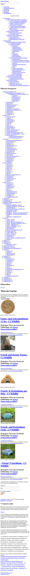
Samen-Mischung (10, 227)
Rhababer (8, 251)
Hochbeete (8, 261)
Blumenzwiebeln (10, 135)
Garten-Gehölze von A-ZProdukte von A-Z (6, 573)
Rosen (4, 139)
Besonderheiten (7, 280)
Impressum (3, 500)
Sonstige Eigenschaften (17, 68)
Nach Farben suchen (14, 34)
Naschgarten (6, 10)
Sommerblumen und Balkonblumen (11, 248)
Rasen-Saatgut (9, 235)
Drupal (22, 499)
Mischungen (6, 243)
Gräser (7, 118)
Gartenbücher (6, 278)
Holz (7, 266)
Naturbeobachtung (10, 193)
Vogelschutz (6, 9)
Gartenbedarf (6, 257)
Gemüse (5, 249)
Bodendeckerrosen (10, 145)
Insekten (8, 190)
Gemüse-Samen (10, 232)
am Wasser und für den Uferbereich (14, 562)
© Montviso (3, 499)
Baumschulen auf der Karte (15, 84)
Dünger (8, 264)
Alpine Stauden (10, 116)
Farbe (13, 67)
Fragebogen (15, 46)
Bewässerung (9, 258)
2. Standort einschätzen (14, 44)
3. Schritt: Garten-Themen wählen (17, 26)
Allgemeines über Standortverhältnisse (16, 48)
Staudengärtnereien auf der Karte (16, 39)
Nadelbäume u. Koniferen (12, 110)
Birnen (8, 168)
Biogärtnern (6, 12)
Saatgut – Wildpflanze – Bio (12, 226)
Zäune (7, 273)
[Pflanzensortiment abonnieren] (2, 494)
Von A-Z (3, 287)
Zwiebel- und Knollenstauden (13, 132)
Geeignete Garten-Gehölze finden (14, 76)
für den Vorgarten (14, 568)
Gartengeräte (9, 260)
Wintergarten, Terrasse (8, 247)
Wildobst (8, 166)
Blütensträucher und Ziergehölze (13, 93)
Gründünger (9, 236)
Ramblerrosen (9, 157)
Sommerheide (15, 99)
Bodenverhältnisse (16, 56)
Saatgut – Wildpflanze (11, 224)
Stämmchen (9, 112)
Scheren (8, 270)
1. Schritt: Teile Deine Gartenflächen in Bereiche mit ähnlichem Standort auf (18, 21)
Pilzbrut (8, 239)
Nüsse (7, 181)
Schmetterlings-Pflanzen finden (16, 78)
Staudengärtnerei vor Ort (15, 38)
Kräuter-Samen (9, 231)
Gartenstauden (6, 18)
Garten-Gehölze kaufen (11, 80)
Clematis (5, 198)
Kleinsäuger (9, 183)
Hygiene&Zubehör (10, 191)
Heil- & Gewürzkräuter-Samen (13, 230)
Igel (7, 189)
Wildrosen (8, 161)
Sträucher (8, 111)
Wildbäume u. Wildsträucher (12, 216)
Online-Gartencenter (14, 36)
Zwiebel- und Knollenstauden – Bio (14, 133)
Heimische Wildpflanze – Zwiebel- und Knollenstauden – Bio (15, 209)
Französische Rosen (11, 149)
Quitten (8, 170)
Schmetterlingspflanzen (8, 8)
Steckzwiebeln (9, 255)
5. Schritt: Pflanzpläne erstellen (16, 30)
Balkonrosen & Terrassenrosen (13, 140)
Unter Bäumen (9, 120)
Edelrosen (8, 147)
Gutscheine (6, 277)
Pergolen (8, 268)
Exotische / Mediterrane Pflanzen (11, 202)
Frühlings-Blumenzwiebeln (15, 136)
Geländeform (15, 53)
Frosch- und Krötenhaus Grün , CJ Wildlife (13, 428)
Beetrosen (8, 143)
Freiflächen (9, 119)
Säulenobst (8, 177)
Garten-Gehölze (7, 40)
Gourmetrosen (9, 151)
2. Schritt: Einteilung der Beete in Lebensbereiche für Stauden (17, 24)
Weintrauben (9, 176)
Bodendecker (6, 199)
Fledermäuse (9, 187)
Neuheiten (5, 256)
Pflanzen (5, 240)
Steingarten (9, 126)
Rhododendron (15, 97)
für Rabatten (10, 570)
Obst (7, 173)
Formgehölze (9, 102)
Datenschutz (9, 500)
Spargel (8, 252)
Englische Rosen (10, 148)
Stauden (5, 115)
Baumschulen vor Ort (14, 82)
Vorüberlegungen (16, 59)
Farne (7, 124)
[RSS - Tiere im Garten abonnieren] (1, 494)
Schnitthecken (9, 564)
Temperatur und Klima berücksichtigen (17, 50)
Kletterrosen (9, 152)
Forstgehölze (9, 114)
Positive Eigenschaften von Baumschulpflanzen (18, 70)
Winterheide (15, 101)
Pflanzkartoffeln (10, 253)
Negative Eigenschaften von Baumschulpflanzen (18, 73)
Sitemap (2, 512)
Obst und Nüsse (7, 162)
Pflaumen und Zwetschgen (12, 174)
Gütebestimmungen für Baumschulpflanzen (19, 85)
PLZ (2, 488)
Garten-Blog (6, 6)
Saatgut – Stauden (10, 233)
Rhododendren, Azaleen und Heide (17, 94)
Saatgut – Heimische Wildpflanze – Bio (15, 223)
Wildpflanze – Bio (10, 211)
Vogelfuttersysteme (10, 197)
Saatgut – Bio (9, 220)
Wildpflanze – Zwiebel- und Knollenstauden (16, 212)
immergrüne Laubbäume (12, 108)
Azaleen (14, 95)
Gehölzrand (9, 122)
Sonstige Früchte (10, 178)
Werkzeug (8, 272)
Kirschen (8, 172)
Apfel (7, 164)
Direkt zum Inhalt (5, 1)
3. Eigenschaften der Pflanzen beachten (18, 57)
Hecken (8, 103)
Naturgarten (21, 568)
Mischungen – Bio (10, 244)
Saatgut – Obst (9, 219)
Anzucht (8, 262)
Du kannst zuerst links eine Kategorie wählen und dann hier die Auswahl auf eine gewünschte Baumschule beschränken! (14, 295)
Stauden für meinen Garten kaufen (14, 35)
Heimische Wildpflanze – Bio (13, 205)
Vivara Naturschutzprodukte (15, 335)
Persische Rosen (10, 141)
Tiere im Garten (7, 182)
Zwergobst (8, 165)
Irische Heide (15, 98)
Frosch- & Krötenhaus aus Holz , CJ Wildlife (14, 392)
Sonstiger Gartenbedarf (11, 276)
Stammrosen (9, 158)
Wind (13, 52)
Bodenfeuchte (15, 55)
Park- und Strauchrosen (11, 156)
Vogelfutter (9, 195)
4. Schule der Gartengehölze (15, 75)
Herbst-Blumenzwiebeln (15, 137)
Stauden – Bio (9, 128)
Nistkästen (8, 194)
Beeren (8, 169)
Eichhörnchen (9, 186)
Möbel (7, 274)
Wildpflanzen (6, 203)
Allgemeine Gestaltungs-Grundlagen (20, 60)
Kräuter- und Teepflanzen (12, 129)
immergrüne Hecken (11, 104)
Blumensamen (9, 228)
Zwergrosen (9, 160)
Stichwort (3, 485)
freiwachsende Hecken (19, 564)
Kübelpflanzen (6, 201)
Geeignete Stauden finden (12, 31)
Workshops (6, 241)
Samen (5, 218)
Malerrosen (9, 154)
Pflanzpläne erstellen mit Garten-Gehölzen (16, 42)
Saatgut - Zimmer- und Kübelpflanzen (15, 237)
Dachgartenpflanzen (11, 131)
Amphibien (9, 185)
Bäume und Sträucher (8, 91)
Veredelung (9, 179)
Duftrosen (8, 144)
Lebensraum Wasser (8, 245)
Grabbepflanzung (7, 13)
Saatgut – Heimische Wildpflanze (14, 222)
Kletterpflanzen (9, 106)
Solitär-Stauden (9, 127)
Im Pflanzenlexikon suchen (15, 32)
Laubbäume (9, 107)
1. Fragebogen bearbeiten (15, 43)
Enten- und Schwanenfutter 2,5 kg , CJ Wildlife (14, 320)
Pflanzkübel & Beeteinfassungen (13, 269)
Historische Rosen (10, 153)
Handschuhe (9, 265)
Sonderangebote (7, 281)
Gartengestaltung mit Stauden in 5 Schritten (16, 19)
